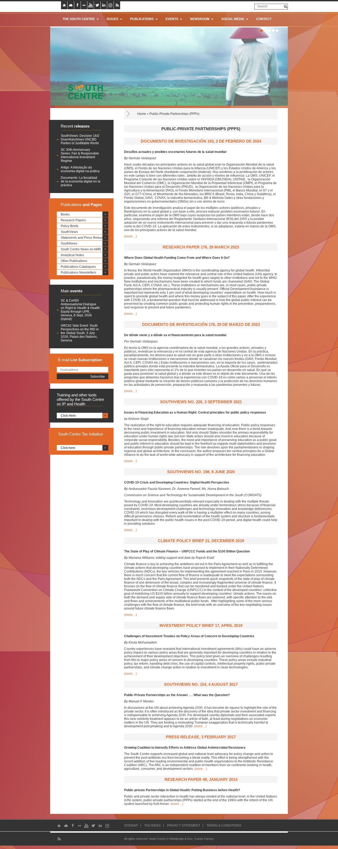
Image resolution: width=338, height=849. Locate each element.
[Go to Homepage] (83, 90)
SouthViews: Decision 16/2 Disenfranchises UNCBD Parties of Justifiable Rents (80, 139)
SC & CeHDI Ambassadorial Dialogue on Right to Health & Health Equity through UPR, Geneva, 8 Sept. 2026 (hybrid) (80, 310)
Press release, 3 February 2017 (201, 737)
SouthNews (69, 243)
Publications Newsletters (78, 272)
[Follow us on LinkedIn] (104, 5)
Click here (68, 448)
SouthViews (69, 232)
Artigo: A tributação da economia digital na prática (80, 169)
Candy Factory (204, 838)
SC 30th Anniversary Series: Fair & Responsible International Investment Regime (80, 155)
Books (65, 214)
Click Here (68, 416)
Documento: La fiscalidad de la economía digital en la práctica (80, 181)
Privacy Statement (183, 825)
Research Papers (73, 220)
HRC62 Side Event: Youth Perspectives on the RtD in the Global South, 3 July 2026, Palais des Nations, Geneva (80, 333)
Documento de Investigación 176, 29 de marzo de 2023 (201, 324)
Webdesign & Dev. (181, 838)
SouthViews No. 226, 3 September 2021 (201, 402)
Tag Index (152, 825)
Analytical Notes (72, 255)
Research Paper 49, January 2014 (201, 779)
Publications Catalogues (78, 267)
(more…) (130, 236)
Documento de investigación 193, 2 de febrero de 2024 (201, 141)
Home (141, 114)
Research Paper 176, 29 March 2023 (201, 247)
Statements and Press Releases (84, 238)
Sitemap (131, 825)
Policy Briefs (69, 226)
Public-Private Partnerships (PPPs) (174, 114)
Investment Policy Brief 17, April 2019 (200, 625)
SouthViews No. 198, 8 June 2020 (201, 472)
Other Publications (74, 261)
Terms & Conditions (223, 825)
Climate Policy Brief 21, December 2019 (201, 540)
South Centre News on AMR (81, 249)
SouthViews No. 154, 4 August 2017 (201, 684)
